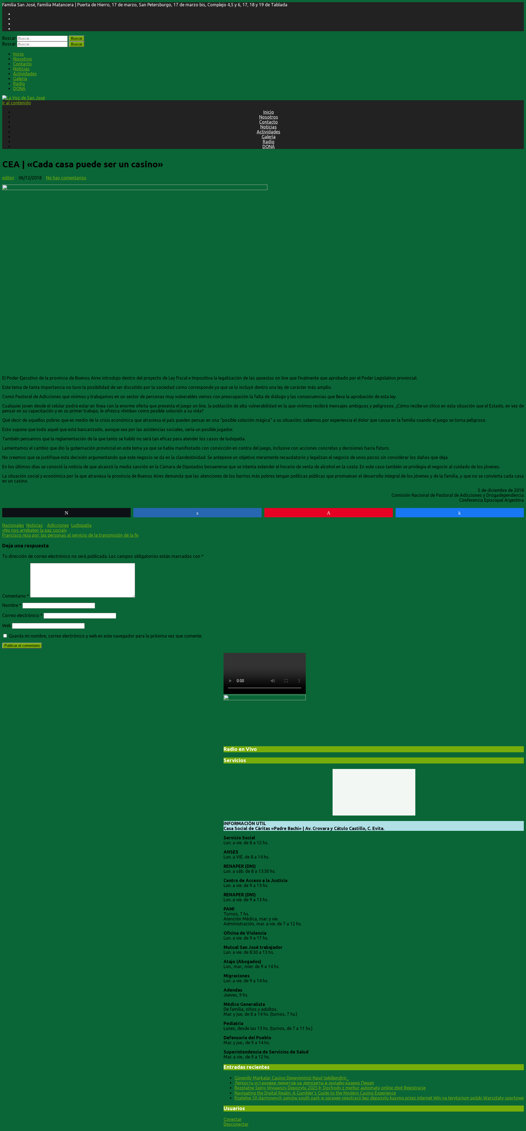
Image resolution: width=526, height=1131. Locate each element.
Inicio (18, 53)
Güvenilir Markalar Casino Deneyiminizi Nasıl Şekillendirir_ (292, 1077)
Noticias (21, 68)
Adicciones (58, 525)
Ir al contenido (16, 102)
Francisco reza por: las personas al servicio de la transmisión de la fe (70, 535)
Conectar (233, 1119)
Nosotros (22, 58)
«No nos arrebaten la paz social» (34, 530)
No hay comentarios (66, 177)
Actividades (25, 73)
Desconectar (236, 1124)
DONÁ (19, 88)
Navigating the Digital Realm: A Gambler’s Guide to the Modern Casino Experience (315, 1092)
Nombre (11, 605)
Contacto (22, 63)
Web (6, 625)
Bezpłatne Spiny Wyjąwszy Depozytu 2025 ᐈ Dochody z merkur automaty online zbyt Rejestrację (330, 1087)
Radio (19, 83)
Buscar (9, 38)
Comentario (15, 595)
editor (8, 177)
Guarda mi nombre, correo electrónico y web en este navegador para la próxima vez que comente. (105, 635)
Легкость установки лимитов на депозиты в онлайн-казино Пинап (304, 1082)
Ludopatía (81, 525)
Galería (20, 78)
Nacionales (13, 525)
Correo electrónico (22, 615)
